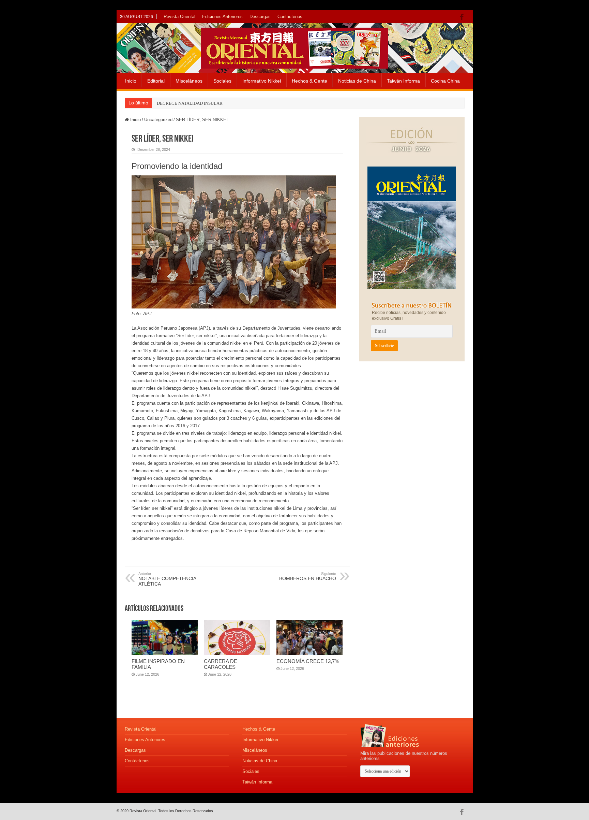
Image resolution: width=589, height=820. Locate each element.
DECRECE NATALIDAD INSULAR (190, 103)
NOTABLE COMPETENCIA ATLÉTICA (167, 579)
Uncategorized (158, 119)
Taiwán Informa (403, 81)
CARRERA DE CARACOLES (220, 664)
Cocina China (445, 81)
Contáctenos (289, 16)
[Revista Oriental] (294, 47)
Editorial (156, 81)
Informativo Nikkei (261, 81)
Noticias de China (357, 81)
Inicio (130, 81)
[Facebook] (463, 17)
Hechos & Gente (309, 81)
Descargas (260, 16)
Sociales (222, 81)
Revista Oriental (179, 16)
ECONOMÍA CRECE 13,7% (307, 661)
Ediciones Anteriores (222, 16)
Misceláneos (189, 81)
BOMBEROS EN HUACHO (307, 576)
